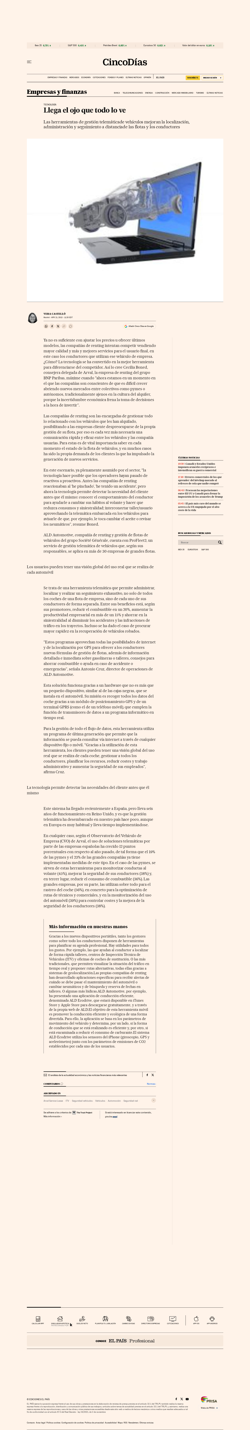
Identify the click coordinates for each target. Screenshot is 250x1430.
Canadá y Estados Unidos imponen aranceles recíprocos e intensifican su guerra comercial (197, 467)
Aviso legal (40, 1423)
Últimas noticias (133, 77)
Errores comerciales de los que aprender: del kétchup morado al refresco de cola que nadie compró (200, 480)
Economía (86, 77)
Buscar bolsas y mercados (194, 533)
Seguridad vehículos (82, 1100)
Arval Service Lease (53, 1100)
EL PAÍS (158, 76)
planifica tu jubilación (105, 1323)
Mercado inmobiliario (182, 93)
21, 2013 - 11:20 (61, 317)
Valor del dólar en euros (193, 45)
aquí (115, 1116)
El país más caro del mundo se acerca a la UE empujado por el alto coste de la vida (199, 507)
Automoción (114, 1100)
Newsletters (133, 1423)
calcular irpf (38, 1323)
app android (212, 1323)
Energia (149, 93)
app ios (196, 1323)
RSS (125, 1423)
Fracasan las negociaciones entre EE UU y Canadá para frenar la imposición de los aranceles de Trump (200, 493)
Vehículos (100, 1100)
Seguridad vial (130, 1100)
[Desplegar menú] (29, 62)
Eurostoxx (193, 550)
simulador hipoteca (60, 1323)
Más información (52, 1116)
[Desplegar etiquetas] (153, 1100)
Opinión (147, 77)
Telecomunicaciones (133, 93)
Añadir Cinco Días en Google (141, 326)
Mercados (74, 77)
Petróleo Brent (110, 45)
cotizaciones (173, 1323)
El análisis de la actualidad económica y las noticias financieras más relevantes (87, 1075)
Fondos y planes (115, 77)
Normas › (151, 1084)
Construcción (162, 93)
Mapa (120, 1423)
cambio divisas (128, 1323)
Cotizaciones (99, 77)
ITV (67, 1100)
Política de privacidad (94, 1423)
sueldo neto (82, 1323)
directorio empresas (150, 1323)
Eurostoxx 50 (150, 45)
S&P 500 (72, 45)
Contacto (31, 1423)
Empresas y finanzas (57, 77)
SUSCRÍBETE (192, 78)
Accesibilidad (111, 1423)
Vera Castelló (54, 313)
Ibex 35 (38, 45)
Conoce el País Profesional (125, 1340)
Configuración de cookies (72, 1423)
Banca (117, 93)
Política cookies (53, 1423)
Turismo (200, 93)
